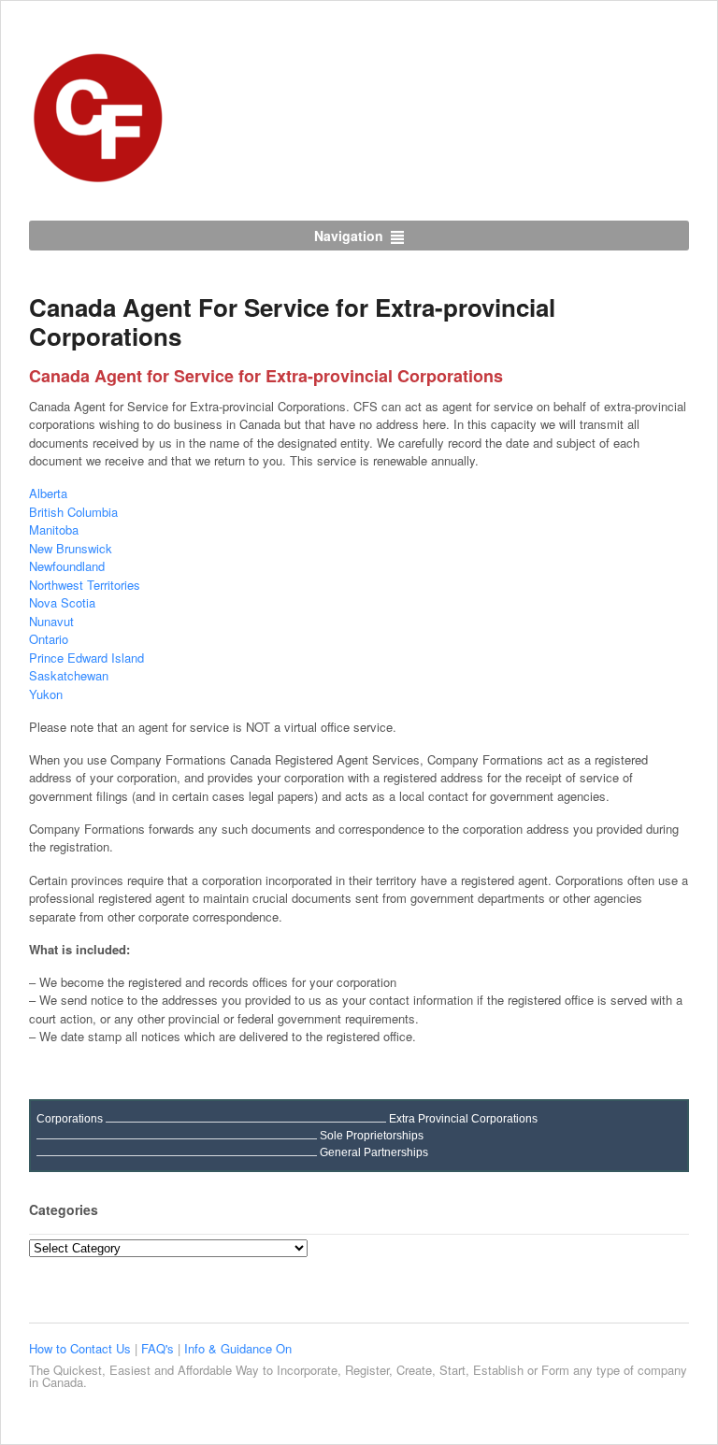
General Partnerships (374, 1152)
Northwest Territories (84, 585)
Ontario (48, 639)
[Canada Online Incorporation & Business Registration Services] (99, 177)
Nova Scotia (62, 602)
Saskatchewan (68, 675)
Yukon (46, 694)
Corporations (69, 1118)
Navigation (348, 235)
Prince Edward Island (86, 657)
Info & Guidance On (238, 1348)
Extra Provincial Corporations (463, 1118)
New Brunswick (70, 548)
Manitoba (54, 529)
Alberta (48, 493)
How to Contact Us (82, 1348)
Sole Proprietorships (372, 1135)
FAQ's (159, 1348)
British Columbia (73, 512)
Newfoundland (67, 566)
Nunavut (51, 621)
